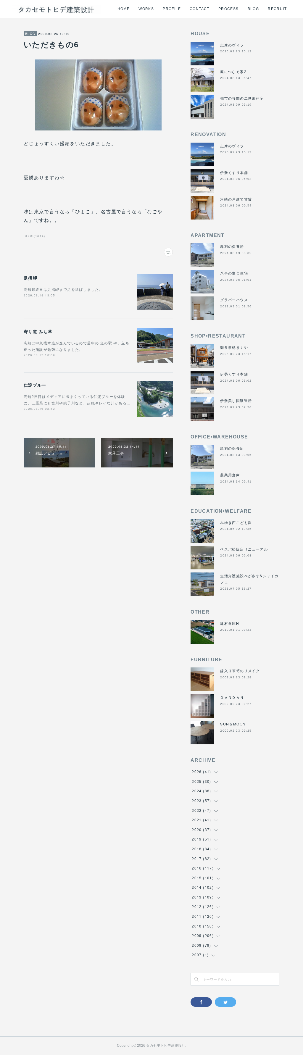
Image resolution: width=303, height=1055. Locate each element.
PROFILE (172, 9)
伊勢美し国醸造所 (236, 400)
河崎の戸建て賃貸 (236, 198)
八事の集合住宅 (234, 272)
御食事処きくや (234, 347)
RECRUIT (277, 9)
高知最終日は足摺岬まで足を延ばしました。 (63, 289)
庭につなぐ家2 (233, 71)
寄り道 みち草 (38, 331)
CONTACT (199, 9)
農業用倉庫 (230, 474)
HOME (123, 9)
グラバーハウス (234, 299)
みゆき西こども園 (236, 522)
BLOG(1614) (34, 236)
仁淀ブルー (35, 385)
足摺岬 (30, 278)
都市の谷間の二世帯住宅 (242, 98)
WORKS (146, 9)
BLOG (253, 9)
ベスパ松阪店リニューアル (244, 548)
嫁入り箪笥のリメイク (240, 670)
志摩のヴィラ (232, 44)
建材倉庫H (229, 623)
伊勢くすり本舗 (234, 172)
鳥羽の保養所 (232, 246)
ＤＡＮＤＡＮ (232, 697)
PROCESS (228, 9)
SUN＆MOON (233, 723)
